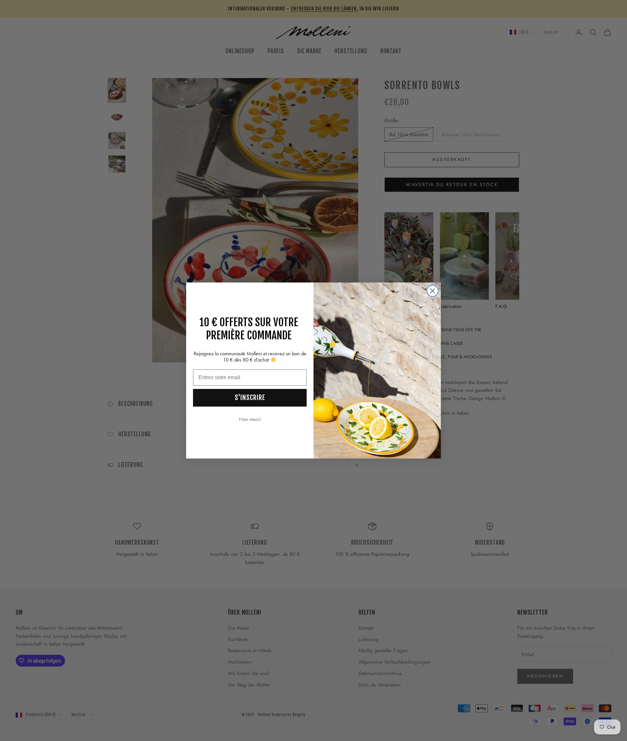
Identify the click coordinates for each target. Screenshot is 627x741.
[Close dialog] (432, 291)
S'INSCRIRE (250, 398)
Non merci (250, 419)
